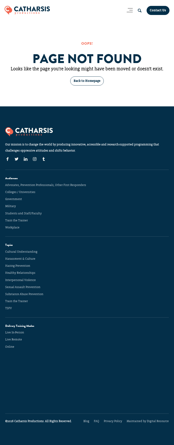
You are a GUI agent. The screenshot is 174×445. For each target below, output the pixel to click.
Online (9, 346)
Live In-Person (14, 332)
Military (10, 206)
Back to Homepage (87, 81)
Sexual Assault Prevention (22, 287)
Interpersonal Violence (20, 280)
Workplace (12, 227)
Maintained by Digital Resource (148, 421)
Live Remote (13, 339)
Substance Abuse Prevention (24, 294)
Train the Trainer (16, 220)
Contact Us (158, 10)
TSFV (8, 308)
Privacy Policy (113, 421)
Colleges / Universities (20, 192)
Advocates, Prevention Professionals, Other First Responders (45, 185)
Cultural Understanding (21, 251)
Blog (86, 421)
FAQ (96, 421)
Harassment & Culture (20, 258)
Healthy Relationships (20, 272)
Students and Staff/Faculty (23, 213)
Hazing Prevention (17, 265)
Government (13, 199)
